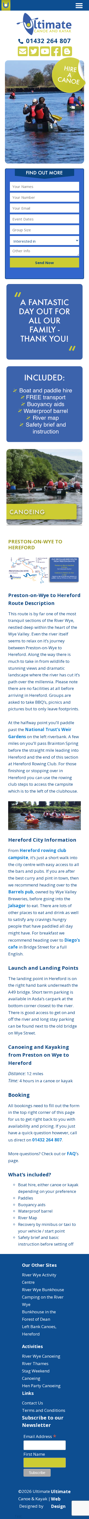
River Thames (35, 1363)
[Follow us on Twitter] (34, 54)
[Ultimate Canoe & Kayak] (44, 24)
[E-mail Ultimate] (22, 54)
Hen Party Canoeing (41, 1385)
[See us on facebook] (56, 54)
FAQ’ (72, 1153)
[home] (6, 5)
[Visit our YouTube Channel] (45, 54)
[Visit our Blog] (67, 54)
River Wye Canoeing (41, 1356)
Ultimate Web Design (61, 1498)
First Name (34, 1454)
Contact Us (32, 1403)
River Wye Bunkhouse (43, 1289)
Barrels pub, (21, 892)
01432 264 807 (48, 40)
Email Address (39, 1436)
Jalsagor (17, 905)
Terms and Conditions (43, 1410)
